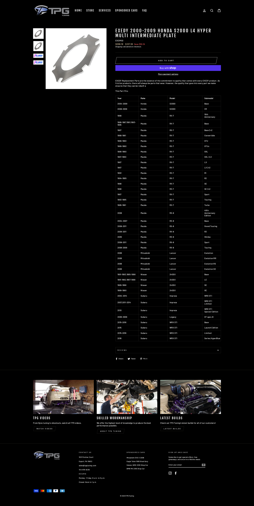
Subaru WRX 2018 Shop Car (137, 465)
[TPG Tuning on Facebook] (175, 473)
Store (90, 10)
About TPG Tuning (110, 431)
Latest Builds (172, 429)
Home (78, 10)
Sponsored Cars (126, 10)
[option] (76, 58)
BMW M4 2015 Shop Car (136, 469)
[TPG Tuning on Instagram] (170, 473)
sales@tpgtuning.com (87, 465)
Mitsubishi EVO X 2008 (135, 458)
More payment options (168, 74)
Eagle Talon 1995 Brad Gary (137, 461)
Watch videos (45, 429)
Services (105, 10)
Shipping (118, 47)
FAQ (144, 10)
